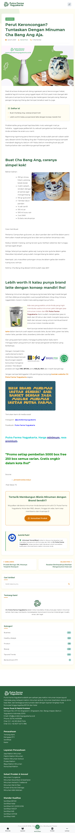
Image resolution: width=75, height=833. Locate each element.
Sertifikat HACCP (10, 809)
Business (10, 19)
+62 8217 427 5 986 (19, 724)
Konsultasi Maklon (11, 766)
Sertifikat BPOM (10, 801)
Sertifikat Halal (9, 804)
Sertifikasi (7, 740)
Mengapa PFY (9, 737)
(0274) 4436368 (16, 719)
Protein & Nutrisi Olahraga (14, 788)
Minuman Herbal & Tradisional (15, 782)
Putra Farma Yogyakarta (25, 425)
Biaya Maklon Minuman (13, 764)
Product (37, 644)
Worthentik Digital (50, 826)
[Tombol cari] (69, 584)
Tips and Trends (37, 654)
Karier (6, 742)
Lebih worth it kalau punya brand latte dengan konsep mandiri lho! (35, 117)
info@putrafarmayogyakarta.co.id (22, 716)
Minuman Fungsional (12, 777)
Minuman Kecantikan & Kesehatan (17, 780)
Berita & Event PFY (37, 660)
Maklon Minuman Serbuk (14, 759)
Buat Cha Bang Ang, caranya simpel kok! (25, 113)
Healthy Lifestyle (37, 638)
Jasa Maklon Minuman (12, 754)
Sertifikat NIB (9, 811)
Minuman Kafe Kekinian (13, 790)
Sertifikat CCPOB (10, 814)
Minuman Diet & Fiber (12, 785)
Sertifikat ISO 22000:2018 (14, 806)
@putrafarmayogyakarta (25, 420)
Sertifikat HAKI (9, 816)
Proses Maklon (9, 761)
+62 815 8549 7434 (19, 721)
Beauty (37, 649)
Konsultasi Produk (39, 518)
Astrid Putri (24, 40)
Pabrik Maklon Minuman (13, 756)
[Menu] (69, 4)
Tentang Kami (9, 735)
